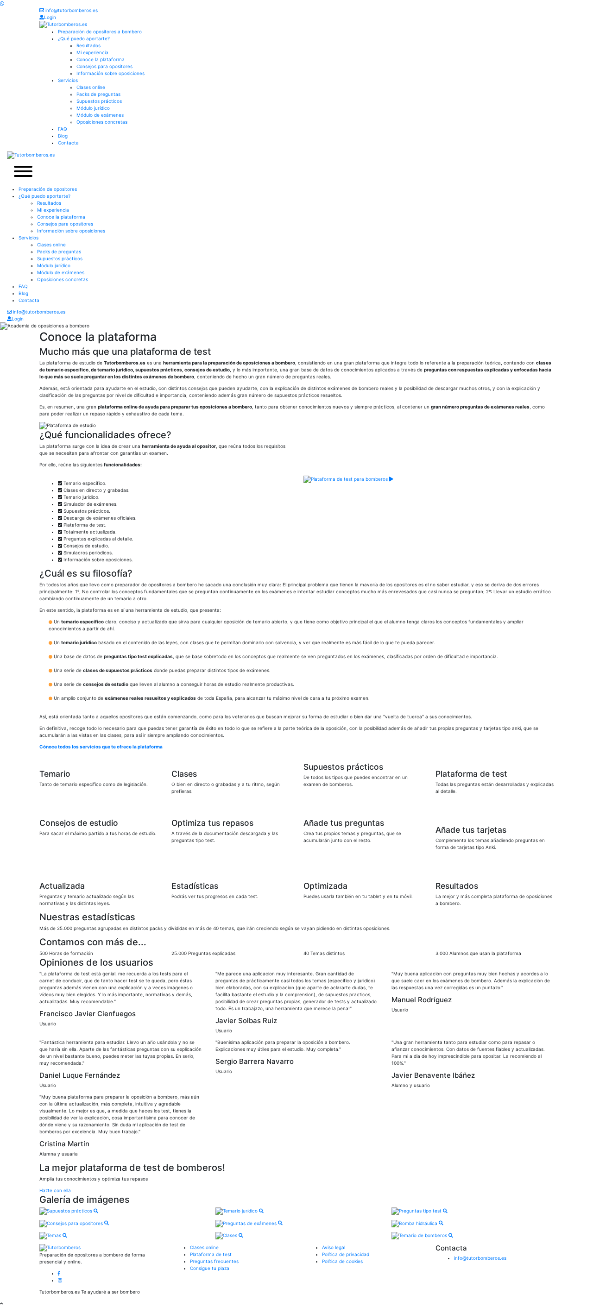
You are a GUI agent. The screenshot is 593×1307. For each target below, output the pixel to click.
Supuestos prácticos (99, 101)
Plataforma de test (211, 1254)
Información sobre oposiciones (110, 73)
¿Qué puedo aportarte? (84, 38)
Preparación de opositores (48, 189)
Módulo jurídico (93, 108)
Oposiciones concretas (101, 122)
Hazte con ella (55, 1190)
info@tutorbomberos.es (71, 10)
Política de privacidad (345, 1254)
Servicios (68, 80)
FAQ (62, 129)
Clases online (90, 87)
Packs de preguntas (98, 94)
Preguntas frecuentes (214, 1261)
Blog (63, 135)
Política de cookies (342, 1261)
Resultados (88, 45)
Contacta (68, 142)
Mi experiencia (92, 52)
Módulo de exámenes (100, 115)
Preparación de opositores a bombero (100, 31)
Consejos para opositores (104, 66)
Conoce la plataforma (100, 59)
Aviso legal (333, 1247)
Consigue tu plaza (209, 1268)
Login (50, 17)
